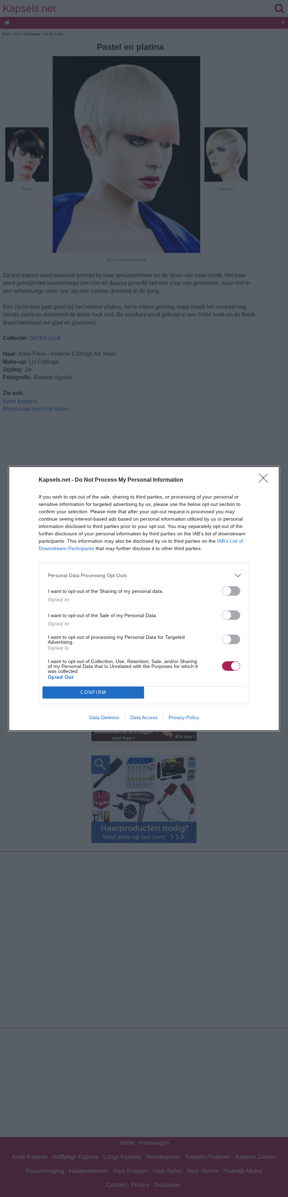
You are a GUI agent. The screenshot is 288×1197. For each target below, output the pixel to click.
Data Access (144, 717)
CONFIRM (93, 692)
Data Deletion (104, 717)
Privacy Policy (184, 717)
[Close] (265, 480)
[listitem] (144, 575)
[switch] (231, 591)
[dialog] (144, 599)
